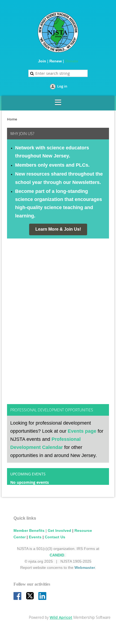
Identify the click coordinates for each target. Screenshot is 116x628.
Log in (62, 86)
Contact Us (55, 537)
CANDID (57, 555)
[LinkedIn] (42, 596)
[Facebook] (17, 596)
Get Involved (59, 530)
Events (35, 537)
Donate (71, 61)
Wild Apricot (61, 617)
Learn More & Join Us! (58, 229)
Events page (82, 431)
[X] (30, 596)
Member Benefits (29, 530)
